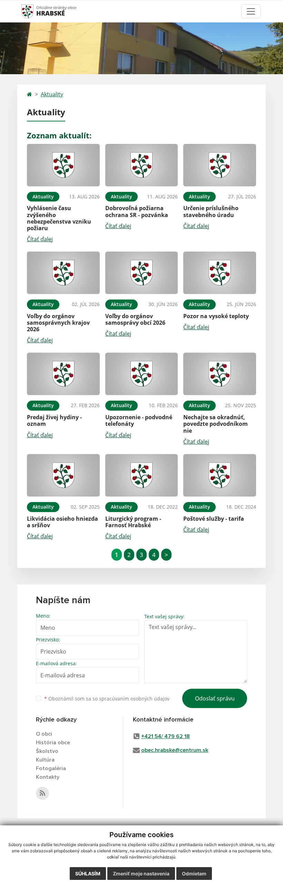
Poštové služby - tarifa (213, 518)
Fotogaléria (51, 768)
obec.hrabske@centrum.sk (174, 750)
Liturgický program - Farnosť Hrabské (133, 522)
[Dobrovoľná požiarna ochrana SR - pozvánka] (141, 165)
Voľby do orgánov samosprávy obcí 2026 (135, 319)
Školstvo (47, 751)
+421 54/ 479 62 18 (165, 736)
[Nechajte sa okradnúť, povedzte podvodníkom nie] (219, 374)
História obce (53, 742)
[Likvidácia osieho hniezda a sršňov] (63, 475)
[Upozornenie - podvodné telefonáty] (141, 374)
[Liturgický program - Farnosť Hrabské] (141, 475)
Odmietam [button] (194, 873)
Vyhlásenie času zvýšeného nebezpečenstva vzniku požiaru (59, 218)
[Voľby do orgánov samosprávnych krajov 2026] (63, 273)
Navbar (34, 11)
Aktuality (52, 94)
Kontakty (47, 777)
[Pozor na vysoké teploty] (219, 273)
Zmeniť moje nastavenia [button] (141, 873)
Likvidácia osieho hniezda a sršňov (62, 522)
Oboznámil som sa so (106, 698)
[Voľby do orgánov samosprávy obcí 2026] (141, 273)
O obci (44, 734)
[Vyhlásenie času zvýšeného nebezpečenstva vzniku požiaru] (63, 165)
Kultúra (45, 760)
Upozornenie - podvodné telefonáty (138, 420)
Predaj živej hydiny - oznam (54, 420)
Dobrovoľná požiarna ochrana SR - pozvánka (136, 211)
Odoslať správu (215, 698)
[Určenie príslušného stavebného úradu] (219, 165)
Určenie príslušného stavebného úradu (210, 211)
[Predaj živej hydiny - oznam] (63, 374)
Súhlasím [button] (87, 873)
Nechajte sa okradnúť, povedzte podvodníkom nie (215, 423)
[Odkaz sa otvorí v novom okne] (42, 793)
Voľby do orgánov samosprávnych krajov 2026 (58, 322)
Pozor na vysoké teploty (216, 316)
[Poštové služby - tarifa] (219, 475)
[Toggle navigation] (251, 11)
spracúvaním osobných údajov (134, 698)
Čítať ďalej (40, 239)
